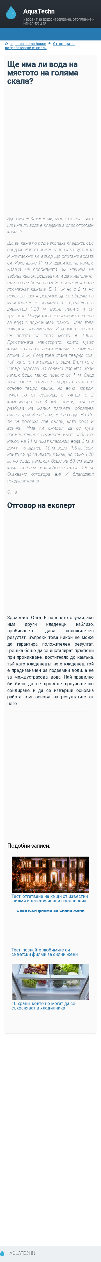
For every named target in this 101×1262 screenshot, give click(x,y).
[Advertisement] (50, 140)
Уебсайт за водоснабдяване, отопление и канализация (59, 16)
